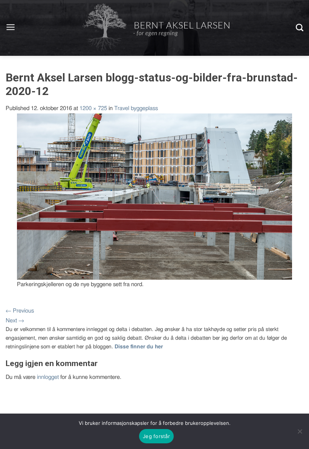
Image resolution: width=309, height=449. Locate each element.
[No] (299, 431)
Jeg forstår (156, 436)
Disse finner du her (139, 346)
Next (15, 320)
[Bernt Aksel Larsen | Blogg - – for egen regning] (155, 28)
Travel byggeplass (136, 108)
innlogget (48, 377)
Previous (20, 311)
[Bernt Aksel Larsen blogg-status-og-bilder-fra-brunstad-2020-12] (154, 196)
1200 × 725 (93, 108)
